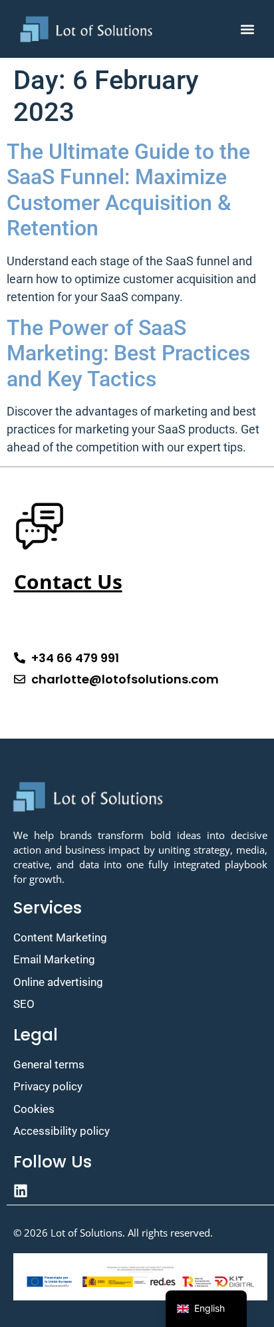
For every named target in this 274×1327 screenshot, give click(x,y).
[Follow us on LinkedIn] (140, 1190)
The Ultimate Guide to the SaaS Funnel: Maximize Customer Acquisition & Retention (128, 190)
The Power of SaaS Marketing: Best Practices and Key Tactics (128, 353)
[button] (247, 29)
